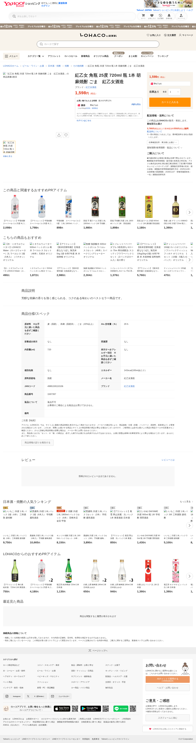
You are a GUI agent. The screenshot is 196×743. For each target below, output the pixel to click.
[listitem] (20, 665)
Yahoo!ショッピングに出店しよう (169, 10)
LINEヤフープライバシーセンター (66, 739)
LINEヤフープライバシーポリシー (36, 739)
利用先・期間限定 (92, 108)
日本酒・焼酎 (54, 66)
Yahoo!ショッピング (11, 739)
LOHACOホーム (11, 66)
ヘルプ (190, 10)
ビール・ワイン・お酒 (33, 66)
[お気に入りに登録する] (66, 135)
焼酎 (67, 66)
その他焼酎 (78, 66)
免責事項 (95, 739)
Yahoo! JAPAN (144, 10)
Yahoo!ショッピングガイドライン (115, 739)
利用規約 (86, 739)
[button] (174, 91)
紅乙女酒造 (129, 386)
